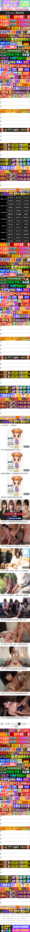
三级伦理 (10, 204)
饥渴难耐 (18, 211)
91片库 (10, 227)
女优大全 (18, 227)
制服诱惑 (26, 234)
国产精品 (10, 197)
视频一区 (3, 199)
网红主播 (18, 197)
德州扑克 (26, 217)
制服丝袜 (18, 207)
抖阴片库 (3, 232)
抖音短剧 (10, 224)
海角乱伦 (18, 234)
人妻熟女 (10, 207)
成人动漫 (26, 200)
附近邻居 (10, 211)
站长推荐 (3, 212)
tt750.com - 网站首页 (14, 13)
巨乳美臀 (26, 204)
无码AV (3, 226)
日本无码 (26, 197)
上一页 (8, 724)
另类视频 (26, 207)
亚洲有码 (10, 200)
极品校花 (10, 241)
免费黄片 (26, 231)
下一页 (24, 724)
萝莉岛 (26, 227)
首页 (2, 724)
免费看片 (3, 239)
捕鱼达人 (10, 217)
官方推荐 (3, 219)
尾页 (16, 726)
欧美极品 (18, 200)
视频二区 (3, 206)
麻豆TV (18, 224)
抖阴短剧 (18, 241)
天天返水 (26, 221)
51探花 (26, 224)
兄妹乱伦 (18, 237)
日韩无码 (26, 241)
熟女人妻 (18, 231)
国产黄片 (10, 231)
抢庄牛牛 (18, 217)
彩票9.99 (10, 221)
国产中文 (10, 237)
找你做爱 (26, 211)
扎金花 (18, 221)
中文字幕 (18, 204)
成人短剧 (26, 237)
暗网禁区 (10, 234)
